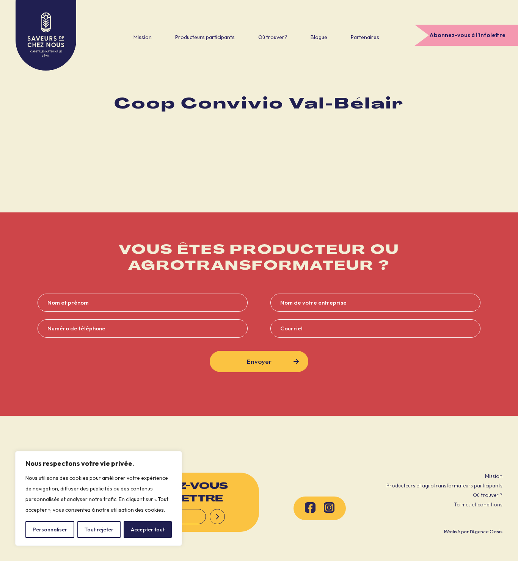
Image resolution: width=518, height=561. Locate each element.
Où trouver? (272, 37)
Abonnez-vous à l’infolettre (467, 35)
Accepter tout (148, 529)
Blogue (319, 37)
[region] (98, 498)
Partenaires (365, 37)
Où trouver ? (487, 495)
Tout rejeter (98, 529)
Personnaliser (50, 529)
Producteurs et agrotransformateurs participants (444, 485)
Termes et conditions (478, 504)
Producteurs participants (205, 37)
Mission (142, 37)
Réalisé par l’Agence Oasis (473, 531)
